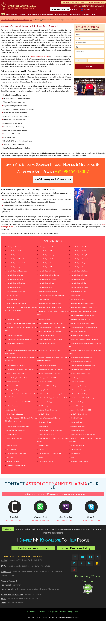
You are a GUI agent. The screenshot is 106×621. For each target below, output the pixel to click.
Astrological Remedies (14, 247)
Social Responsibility (75, 548)
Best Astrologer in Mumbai (15, 259)
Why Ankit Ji (66, 2)
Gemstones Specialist (77, 422)
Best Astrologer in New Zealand (49, 275)
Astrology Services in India (47, 247)
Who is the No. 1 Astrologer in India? (82, 303)
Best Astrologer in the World (79, 247)
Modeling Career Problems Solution (50, 430)
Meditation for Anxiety (77, 430)
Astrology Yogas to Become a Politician (83, 365)
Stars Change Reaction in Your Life (50, 331)
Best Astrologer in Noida (78, 251)
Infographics (31, 611)
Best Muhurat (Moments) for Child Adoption (21, 402)
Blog (102, 2)
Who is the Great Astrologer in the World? (84, 307)
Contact (92, 14)
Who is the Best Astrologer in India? (50, 303)
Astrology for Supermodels (47, 365)
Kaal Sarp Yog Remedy (46, 461)
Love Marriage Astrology (78, 386)
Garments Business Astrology (48, 291)
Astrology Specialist (33, 14)
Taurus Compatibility (13, 382)
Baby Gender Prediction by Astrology (82, 398)
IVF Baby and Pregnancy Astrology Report (52, 394)
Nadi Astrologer (12, 445)
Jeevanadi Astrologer (77, 406)
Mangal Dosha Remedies (46, 434)
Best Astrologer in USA (46, 287)
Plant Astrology (75, 295)
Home (3, 14)
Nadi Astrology (43, 406)
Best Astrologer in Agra (14, 267)
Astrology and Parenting (46, 335)
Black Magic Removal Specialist (17, 465)
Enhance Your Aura (13, 461)
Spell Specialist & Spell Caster (16, 430)
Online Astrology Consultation (16, 303)
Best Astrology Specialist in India (17, 378)
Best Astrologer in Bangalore (79, 255)
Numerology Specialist (46, 422)
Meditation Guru (12, 434)
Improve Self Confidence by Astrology (51, 370)
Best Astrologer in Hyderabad (80, 259)
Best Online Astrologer (77, 299)
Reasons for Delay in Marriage (80, 370)
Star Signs (10, 457)
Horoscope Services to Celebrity (80, 361)
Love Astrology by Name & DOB (80, 410)
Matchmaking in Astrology (15, 343)
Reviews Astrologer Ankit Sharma (49, 418)
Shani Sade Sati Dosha (77, 426)
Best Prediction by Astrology (16, 365)
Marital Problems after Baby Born (49, 374)
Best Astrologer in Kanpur (47, 271)
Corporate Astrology (45, 402)
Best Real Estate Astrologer (79, 287)
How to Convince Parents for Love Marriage (21, 323)
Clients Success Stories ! (33, 548)
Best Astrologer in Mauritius (16, 283)
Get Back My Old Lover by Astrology (82, 323)
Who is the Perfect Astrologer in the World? (84, 311)
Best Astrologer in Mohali (47, 251)
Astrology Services (53, 240)
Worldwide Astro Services (69, 14)
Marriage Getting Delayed (47, 343)
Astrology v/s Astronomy (14, 335)
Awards (83, 2)
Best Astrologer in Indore (15, 275)
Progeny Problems (44, 390)
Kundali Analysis (75, 449)
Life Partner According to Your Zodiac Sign (84, 339)
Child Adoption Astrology (78, 394)
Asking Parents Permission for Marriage (19, 339)
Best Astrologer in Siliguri (78, 263)
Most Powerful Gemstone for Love (18, 426)
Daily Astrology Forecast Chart (80, 319)
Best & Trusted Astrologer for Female (82, 315)
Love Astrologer (55, 14)
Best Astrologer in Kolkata (47, 259)
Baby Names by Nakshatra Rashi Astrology (20, 370)
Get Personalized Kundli (60, 9)
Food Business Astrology (78, 291)
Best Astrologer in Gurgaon (47, 255)
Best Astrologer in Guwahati (16, 263)
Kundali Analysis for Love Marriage (50, 453)
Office (76, 611)
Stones (41, 457)
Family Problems (44, 414)
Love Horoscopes (83, 14)
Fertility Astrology (12, 295)
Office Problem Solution (14, 438)
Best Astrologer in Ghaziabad (16, 255)
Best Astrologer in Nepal (46, 283)
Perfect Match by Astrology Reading (50, 339)
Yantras (90, 2)
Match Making (75, 453)
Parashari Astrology (13, 299)
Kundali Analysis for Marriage (16, 453)
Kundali (41, 449)
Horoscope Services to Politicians (81, 357)
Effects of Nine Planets (14, 386)
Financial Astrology (76, 402)
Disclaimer (41, 611)
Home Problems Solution (15, 414)
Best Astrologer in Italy (77, 279)
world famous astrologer (40, 56)
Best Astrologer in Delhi (14, 251)
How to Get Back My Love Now (16, 374)
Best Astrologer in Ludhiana (79, 271)
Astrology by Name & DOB (47, 378)
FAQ (70, 611)
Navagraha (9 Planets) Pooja (48, 386)
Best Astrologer (45, 14)
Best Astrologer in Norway (15, 279)
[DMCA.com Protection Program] (88, 594)
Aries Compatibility (76, 378)
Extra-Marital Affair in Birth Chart (50, 350)
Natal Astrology (44, 445)
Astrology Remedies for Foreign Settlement (84, 327)
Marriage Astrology (13, 390)
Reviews (97, 2)
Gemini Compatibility (45, 382)
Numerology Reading (77, 445)
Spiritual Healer (12, 449)
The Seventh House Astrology (79, 335)
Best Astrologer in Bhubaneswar (17, 271)
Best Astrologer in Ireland (78, 275)
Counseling (76, 2)
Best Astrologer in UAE (14, 287)
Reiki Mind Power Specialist (79, 461)
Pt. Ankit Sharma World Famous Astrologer (16, 20)
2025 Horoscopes (44, 319)
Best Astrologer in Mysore (47, 267)
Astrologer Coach (12, 410)
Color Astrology (44, 299)
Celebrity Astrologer (13, 319)
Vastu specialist (43, 426)
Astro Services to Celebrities (48, 410)
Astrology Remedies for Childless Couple (52, 327)
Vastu (72, 457)
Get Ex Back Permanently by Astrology (51, 323)
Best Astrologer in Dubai (78, 283)
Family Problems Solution (78, 414)
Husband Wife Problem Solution (80, 374)
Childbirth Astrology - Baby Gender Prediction (53, 398)
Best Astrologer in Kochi (46, 263)
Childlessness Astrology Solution (81, 390)
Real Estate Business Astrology (16, 291)
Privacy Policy (53, 611)
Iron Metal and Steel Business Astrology (51, 295)
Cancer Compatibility (77, 382)
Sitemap (63, 611)
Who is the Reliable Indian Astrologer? (51, 307)
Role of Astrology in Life (78, 331)
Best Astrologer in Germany (47, 279)
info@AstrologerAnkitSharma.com (89, 6)
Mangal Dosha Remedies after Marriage (83, 434)
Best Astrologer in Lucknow (79, 267)
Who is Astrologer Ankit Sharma (16, 14)
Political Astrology (13, 406)
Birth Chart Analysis (77, 418)
